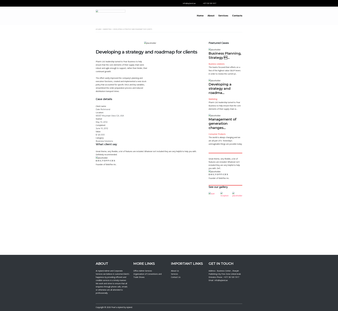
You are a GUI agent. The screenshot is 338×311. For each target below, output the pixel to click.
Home (200, 15)
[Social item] (210, 288)
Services (223, 15)
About (211, 15)
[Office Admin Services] (225, 193)
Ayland (120, 307)
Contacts (237, 15)
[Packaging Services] (237, 193)
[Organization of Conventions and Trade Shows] (214, 193)
